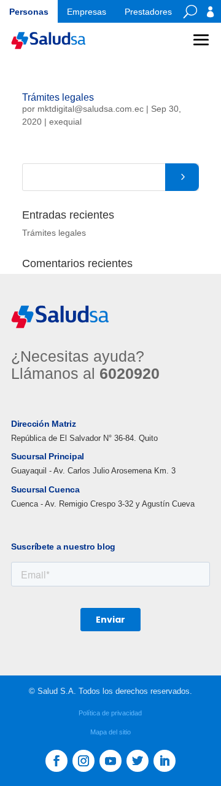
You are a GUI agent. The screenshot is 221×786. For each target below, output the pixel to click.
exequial (65, 121)
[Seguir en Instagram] (83, 761)
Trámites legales (58, 97)
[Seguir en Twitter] (137, 761)
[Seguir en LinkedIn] (164, 761)
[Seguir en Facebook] (56, 761)
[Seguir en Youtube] (110, 761)
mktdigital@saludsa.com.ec (90, 109)
